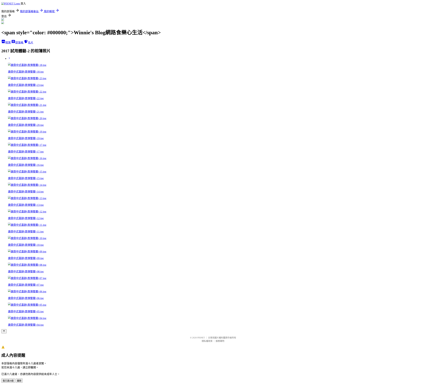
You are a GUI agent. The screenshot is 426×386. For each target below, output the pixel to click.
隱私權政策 (207, 341)
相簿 (8, 42)
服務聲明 (220, 341)
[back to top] (4, 331)
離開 (19, 381)
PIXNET (201, 337)
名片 (30, 42)
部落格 (19, 42)
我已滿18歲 (8, 381)
